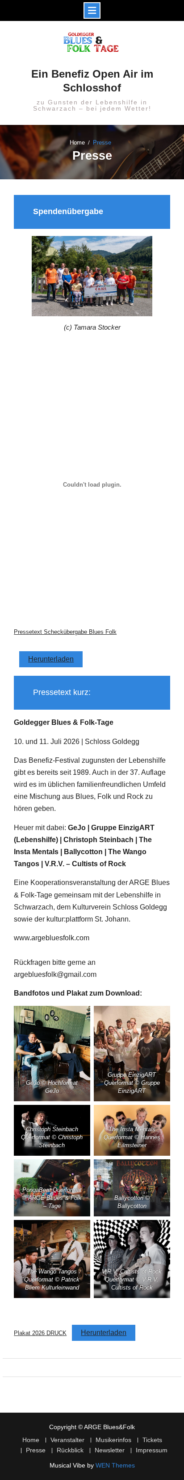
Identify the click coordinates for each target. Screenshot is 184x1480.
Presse (36, 1450)
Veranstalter (67, 1440)
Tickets (152, 1440)
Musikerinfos (113, 1440)
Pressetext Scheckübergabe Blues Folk (65, 631)
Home (30, 1440)
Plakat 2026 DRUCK (40, 1333)
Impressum (151, 1450)
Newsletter (110, 1450)
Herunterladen (51, 659)
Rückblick (70, 1450)
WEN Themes (115, 1465)
